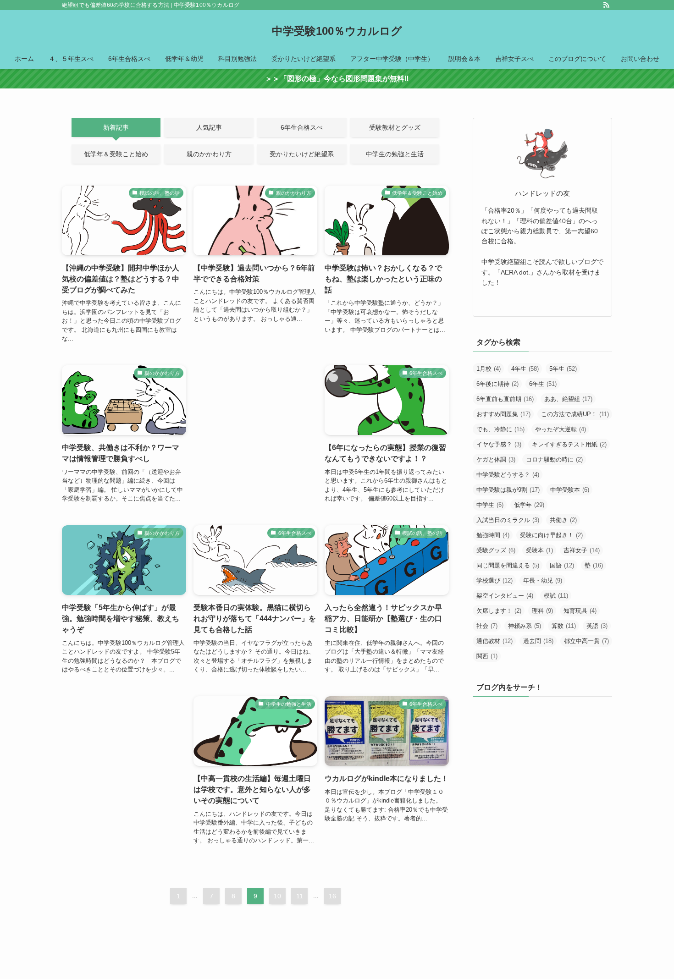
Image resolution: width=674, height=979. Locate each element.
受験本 (539, 550)
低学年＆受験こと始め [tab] (116, 154)
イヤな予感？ (498, 444)
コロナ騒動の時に (554, 459)
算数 (564, 625)
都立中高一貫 (586, 641)
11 (299, 896)
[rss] (606, 5)
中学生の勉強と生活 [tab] (395, 154)
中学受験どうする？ (507, 474)
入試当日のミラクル (507, 520)
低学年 (529, 504)
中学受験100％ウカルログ (337, 31)
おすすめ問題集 (503, 414)
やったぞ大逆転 (560, 429)
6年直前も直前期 (505, 399)
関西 (486, 656)
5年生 (563, 368)
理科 (542, 610)
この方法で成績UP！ (575, 414)
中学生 (489, 504)
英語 (597, 625)
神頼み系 (524, 625)
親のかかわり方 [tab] (209, 154)
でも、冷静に (500, 429)
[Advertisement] (255, 415)
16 (332, 896)
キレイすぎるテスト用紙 (569, 444)
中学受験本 (569, 489)
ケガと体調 (495, 459)
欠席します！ (498, 610)
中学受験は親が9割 (508, 489)
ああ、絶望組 (568, 399)
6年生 (543, 383)
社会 (486, 625)
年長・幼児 (542, 580)
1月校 (488, 368)
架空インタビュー (504, 595)
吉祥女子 (582, 550)
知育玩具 (580, 610)
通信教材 (494, 641)
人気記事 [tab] (209, 127)
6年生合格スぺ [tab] (302, 127)
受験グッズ (495, 550)
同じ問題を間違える (507, 565)
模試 (556, 595)
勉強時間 (492, 535)
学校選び (494, 580)
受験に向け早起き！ (551, 535)
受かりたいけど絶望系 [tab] (302, 154)
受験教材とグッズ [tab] (394, 127)
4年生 (525, 368)
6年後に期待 (497, 383)
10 (277, 896)
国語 (562, 565)
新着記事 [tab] (116, 127)
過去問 (538, 641)
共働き (563, 520)
